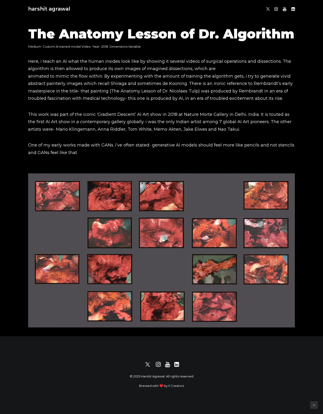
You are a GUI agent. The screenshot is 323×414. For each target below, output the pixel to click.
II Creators (176, 386)
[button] (268, 9)
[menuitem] (268, 9)
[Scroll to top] (314, 404)
